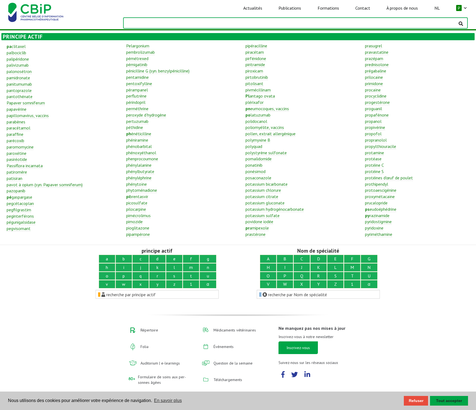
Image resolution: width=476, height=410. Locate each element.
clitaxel (16, 46)
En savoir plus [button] (168, 400)
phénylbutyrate (140, 171)
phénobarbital (139, 146)
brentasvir (137, 196)
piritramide (255, 64)
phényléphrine (139, 177)
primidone (374, 83)
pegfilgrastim (19, 209)
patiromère (17, 172)
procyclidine (375, 96)
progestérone (377, 102)
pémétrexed (137, 58)
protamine (374, 152)
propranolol (376, 140)
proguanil (373, 108)
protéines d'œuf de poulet (389, 177)
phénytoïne (136, 184)
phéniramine (137, 140)
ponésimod (255, 171)
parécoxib (15, 140)
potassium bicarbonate (266, 184)
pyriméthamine (378, 234)
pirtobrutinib (256, 77)
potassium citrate (261, 196)
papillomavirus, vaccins (28, 115)
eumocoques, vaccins (267, 108)
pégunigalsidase (21, 222)
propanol (373, 121)
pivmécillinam (258, 90)
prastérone (255, 234)
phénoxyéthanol (141, 152)
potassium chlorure (263, 190)
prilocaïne (374, 77)
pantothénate (20, 96)
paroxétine (16, 153)
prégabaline (375, 71)
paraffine (15, 134)
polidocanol (256, 121)
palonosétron (19, 71)
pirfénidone (255, 58)
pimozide (134, 221)
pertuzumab (137, 121)
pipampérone (138, 234)
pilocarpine (136, 209)
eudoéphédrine (380, 209)
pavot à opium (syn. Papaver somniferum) (45, 184)
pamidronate (18, 77)
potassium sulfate (262, 215)
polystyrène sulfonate (266, 152)
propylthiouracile (380, 146)
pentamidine (137, 77)
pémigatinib (136, 64)
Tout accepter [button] (449, 400)
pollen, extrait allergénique (270, 133)
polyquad (253, 146)
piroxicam (254, 71)
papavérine (16, 109)
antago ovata (260, 96)
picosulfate (136, 203)
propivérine (375, 127)
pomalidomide (258, 158)
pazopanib (16, 190)
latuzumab (258, 115)
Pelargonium (137, 45)
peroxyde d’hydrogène (146, 115)
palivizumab (18, 65)
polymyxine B (257, 140)
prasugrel (373, 45)
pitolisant (254, 83)
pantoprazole (19, 90)
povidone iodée (259, 221)
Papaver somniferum (26, 103)
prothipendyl (376, 184)
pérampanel (137, 90)
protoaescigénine (380, 190)
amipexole (257, 228)
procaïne (373, 90)
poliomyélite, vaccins (264, 127)
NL (437, 8)
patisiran (14, 178)
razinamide (377, 215)
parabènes (16, 122)
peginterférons (20, 216)
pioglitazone (137, 228)
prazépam (374, 58)
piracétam (254, 52)
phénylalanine (139, 165)
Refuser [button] (416, 400)
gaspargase (19, 197)
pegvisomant (19, 228)
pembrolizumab (140, 52)
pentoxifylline (139, 83)
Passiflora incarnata (25, 165)
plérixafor (254, 102)
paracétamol (18, 128)
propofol (373, 133)
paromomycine (20, 147)
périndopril (135, 102)
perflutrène (136, 96)
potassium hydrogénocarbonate (274, 209)
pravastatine (376, 52)
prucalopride (376, 203)
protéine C (374, 165)
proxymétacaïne (380, 196)
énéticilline (138, 133)
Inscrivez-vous (298, 347)
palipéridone (18, 59)
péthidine (134, 127)
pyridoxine (374, 228)
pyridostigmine (378, 221)
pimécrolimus (138, 215)
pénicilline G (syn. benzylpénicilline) (158, 71)
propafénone (377, 115)
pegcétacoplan (20, 203)
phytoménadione (141, 190)
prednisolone (377, 64)
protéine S (374, 171)
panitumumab (19, 84)
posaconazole (258, 177)
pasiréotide (17, 159)
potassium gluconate (265, 203)
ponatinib (254, 165)
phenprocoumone (142, 158)
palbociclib (16, 52)
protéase (373, 158)
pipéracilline (256, 45)
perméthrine (137, 108)
